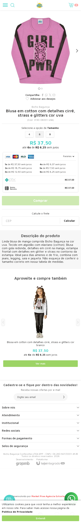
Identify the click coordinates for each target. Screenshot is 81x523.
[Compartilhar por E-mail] (54, 95)
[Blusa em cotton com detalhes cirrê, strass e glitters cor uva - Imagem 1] (40, 50)
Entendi (40, 518)
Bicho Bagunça (41, 107)
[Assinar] (64, 397)
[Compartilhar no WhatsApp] (46, 95)
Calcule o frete (40, 213)
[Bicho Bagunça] (39, 5)
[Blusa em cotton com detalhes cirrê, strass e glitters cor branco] (40, 325)
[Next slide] (76, 50)
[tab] (39, 88)
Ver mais (40, 363)
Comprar (40, 201)
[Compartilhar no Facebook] (42, 95)
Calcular (69, 220)
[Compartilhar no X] (50, 95)
